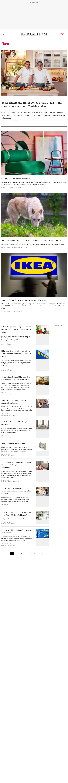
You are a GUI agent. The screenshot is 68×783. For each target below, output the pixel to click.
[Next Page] (42, 553)
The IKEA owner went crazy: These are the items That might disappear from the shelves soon (16, 464)
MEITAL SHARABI (16, 187)
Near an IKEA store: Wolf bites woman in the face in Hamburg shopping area (31, 240)
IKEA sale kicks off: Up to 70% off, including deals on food (24, 300)
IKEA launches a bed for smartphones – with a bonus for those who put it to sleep (16, 353)
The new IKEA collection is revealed (15, 178)
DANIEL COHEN (18, 311)
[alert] (16, 762)
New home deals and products (13, 443)
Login (62, 34)
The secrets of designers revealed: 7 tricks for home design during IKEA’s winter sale (16, 490)
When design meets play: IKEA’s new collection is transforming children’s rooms (16, 329)
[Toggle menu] (3, 34)
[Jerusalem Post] (34, 34)
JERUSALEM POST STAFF (20, 247)
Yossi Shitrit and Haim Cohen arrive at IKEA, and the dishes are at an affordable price (31, 104)
